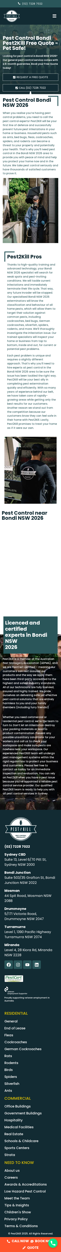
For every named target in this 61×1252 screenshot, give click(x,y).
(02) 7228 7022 (17, 846)
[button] (54, 16)
